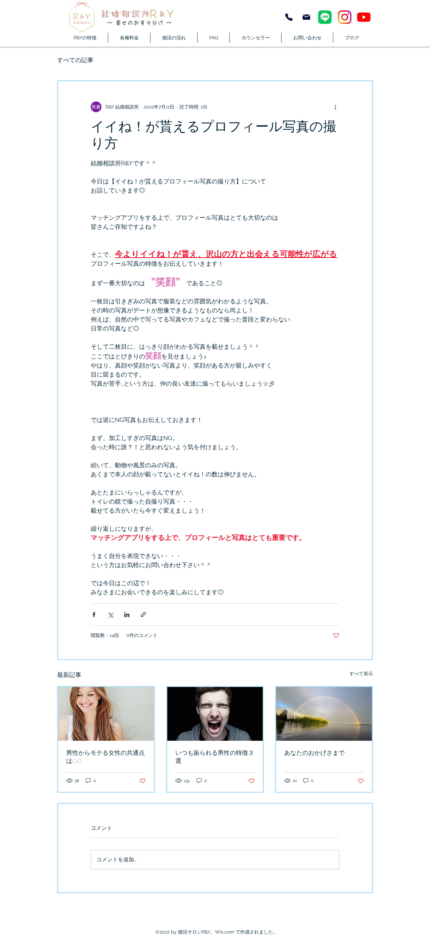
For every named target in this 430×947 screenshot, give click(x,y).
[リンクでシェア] (143, 614)
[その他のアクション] (335, 107)
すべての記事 (75, 59)
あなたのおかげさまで (314, 753)
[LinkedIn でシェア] (127, 614)
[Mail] (306, 17)
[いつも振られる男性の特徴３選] (215, 714)
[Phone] (289, 17)
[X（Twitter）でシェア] (110, 614)
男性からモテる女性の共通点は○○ (105, 757)
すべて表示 (361, 673)
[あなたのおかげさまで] (324, 714)
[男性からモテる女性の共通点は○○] (106, 714)
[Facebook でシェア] (94, 614)
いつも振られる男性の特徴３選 (214, 757)
